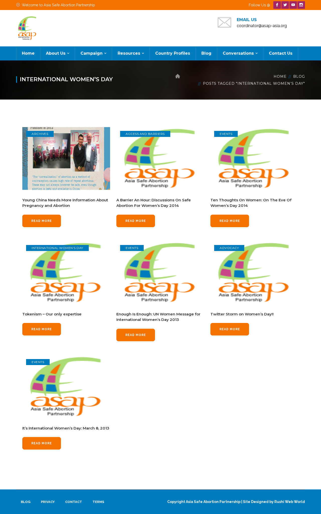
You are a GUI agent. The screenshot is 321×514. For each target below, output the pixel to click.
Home (28, 53)
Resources (129, 53)
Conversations (238, 53)
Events (226, 134)
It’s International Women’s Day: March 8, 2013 (65, 428)
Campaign (92, 53)
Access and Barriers (145, 134)
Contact (73, 502)
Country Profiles (172, 53)
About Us (55, 53)
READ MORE (41, 221)
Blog (206, 53)
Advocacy (229, 248)
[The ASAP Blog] (27, 28)
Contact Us (280, 53)
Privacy (48, 502)
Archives (40, 134)
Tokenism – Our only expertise (52, 314)
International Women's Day (57, 248)
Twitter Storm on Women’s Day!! (242, 314)
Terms (98, 502)
